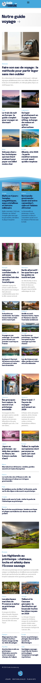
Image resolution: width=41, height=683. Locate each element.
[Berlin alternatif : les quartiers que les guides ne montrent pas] (30, 254)
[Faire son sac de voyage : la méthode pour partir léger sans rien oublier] (20, 46)
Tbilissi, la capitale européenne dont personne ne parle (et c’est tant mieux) (30, 451)
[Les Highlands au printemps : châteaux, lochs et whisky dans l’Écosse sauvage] (20, 535)
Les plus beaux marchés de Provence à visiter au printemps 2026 (11, 604)
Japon (4, 444)
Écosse (4, 552)
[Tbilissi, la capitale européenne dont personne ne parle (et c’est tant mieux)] (30, 436)
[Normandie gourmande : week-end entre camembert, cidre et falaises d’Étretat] (30, 186)
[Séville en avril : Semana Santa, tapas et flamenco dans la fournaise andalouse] (30, 305)
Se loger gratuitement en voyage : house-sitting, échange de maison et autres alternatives (29, 120)
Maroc (4, 464)
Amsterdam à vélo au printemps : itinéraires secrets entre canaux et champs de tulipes (10, 653)
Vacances (5, 397)
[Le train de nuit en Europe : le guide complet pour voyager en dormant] (11, 99)
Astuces (5, 64)
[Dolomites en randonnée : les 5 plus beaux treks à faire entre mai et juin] (11, 305)
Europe (23, 149)
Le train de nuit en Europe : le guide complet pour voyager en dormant (10, 118)
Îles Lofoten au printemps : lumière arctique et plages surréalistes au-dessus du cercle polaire (19, 511)
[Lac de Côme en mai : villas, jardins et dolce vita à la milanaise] (30, 351)
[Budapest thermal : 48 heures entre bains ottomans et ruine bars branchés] (11, 351)
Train (3, 110)
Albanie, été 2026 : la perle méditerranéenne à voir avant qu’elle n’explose (29, 157)
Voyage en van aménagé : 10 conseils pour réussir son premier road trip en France (10, 340)
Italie (3, 311)
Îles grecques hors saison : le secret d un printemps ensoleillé (9, 405)
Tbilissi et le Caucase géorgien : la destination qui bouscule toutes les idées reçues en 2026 (29, 606)
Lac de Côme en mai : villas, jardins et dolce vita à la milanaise (30, 361)
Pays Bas (4, 647)
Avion (3, 149)
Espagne (24, 311)
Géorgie (24, 596)
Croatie (4, 497)
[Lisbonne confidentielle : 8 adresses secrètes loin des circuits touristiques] (11, 254)
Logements (25, 110)
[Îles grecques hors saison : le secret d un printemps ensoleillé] (11, 384)
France (23, 193)
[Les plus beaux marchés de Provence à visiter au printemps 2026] (11, 588)
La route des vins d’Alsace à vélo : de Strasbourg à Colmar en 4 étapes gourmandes (16, 479)
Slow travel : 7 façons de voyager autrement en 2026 (28, 405)
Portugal (4, 267)
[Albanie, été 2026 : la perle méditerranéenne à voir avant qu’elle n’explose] (30, 138)
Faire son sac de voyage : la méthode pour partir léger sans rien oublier (20, 71)
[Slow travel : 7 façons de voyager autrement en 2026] (30, 384)
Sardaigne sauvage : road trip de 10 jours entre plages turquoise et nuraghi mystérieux (29, 653)
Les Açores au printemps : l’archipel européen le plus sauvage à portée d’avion (29, 340)
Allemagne (24, 267)
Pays (3, 487)
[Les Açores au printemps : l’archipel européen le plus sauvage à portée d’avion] (30, 327)
